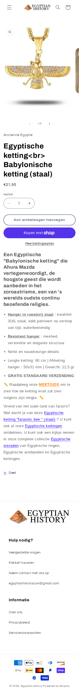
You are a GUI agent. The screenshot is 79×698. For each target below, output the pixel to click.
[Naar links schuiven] (29, 124)
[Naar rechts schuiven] (49, 124)
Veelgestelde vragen (25, 552)
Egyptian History (32, 686)
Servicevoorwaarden (25, 633)
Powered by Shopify (56, 686)
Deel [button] (12, 472)
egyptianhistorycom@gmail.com (34, 583)
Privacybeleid (19, 622)
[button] (9, 7)
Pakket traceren (21, 562)
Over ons (15, 612)
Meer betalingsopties (39, 243)
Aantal (8, 194)
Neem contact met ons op (29, 573)
